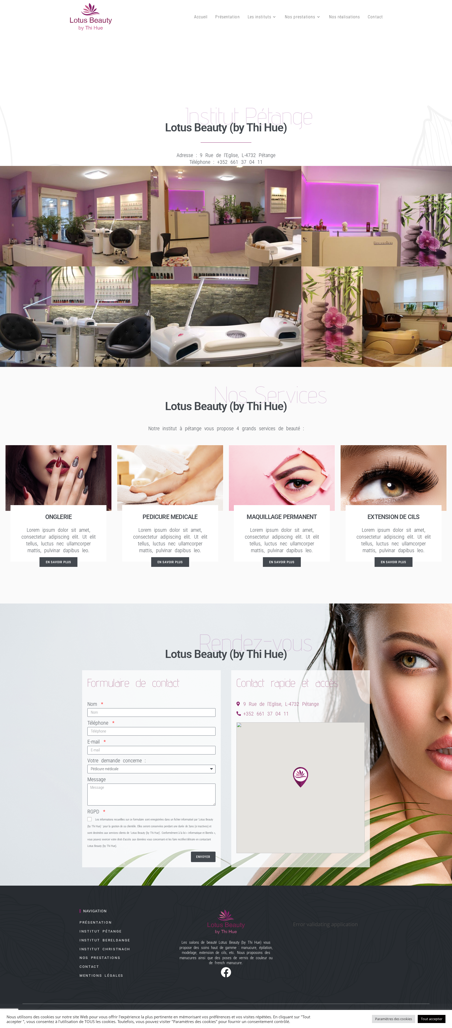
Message (96, 779)
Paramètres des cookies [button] (393, 1018)
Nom (93, 704)
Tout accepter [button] (431, 1018)
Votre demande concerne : (116, 760)
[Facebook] (226, 971)
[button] (300, 777)
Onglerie (58, 517)
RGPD (94, 811)
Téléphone (99, 723)
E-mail (95, 742)
